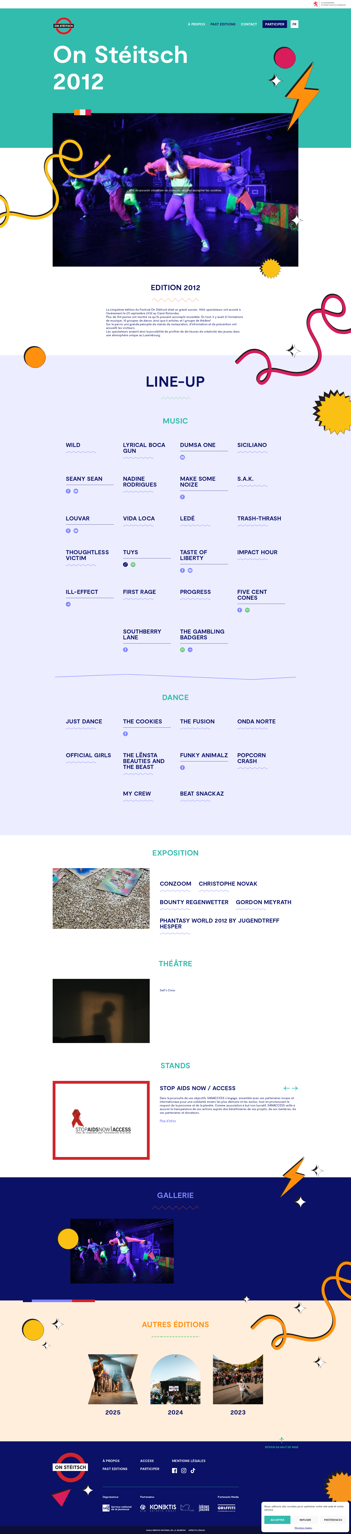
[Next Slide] (294, 1088)
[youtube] (182, 458)
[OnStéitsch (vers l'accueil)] (64, 26)
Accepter (277, 1519)
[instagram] (183, 1470)
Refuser (305, 1519)
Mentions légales (303, 1528)
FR (294, 24)
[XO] (143, 1508)
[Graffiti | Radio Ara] (226, 1508)
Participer (274, 24)
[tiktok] (193, 1470)
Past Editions (223, 24)
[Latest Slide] (287, 1088)
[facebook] (68, 492)
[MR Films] (187, 1508)
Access (147, 1461)
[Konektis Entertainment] (163, 1508)
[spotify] (133, 565)
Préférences (333, 1519)
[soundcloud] (68, 605)
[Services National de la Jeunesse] (117, 1508)
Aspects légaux (196, 1530)
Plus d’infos (168, 1120)
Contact (249, 24)
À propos (196, 24)
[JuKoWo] (204, 1508)
